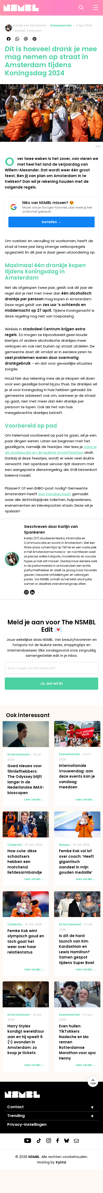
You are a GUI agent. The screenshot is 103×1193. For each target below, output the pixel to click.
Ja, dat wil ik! (51, 683)
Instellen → (51, 221)
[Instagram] (26, 592)
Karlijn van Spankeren (30, 25)
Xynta (61, 1162)
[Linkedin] (32, 592)
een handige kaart (54, 493)
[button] (88, 1107)
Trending (16, 1115)
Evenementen (61, 25)
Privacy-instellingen (26, 1124)
